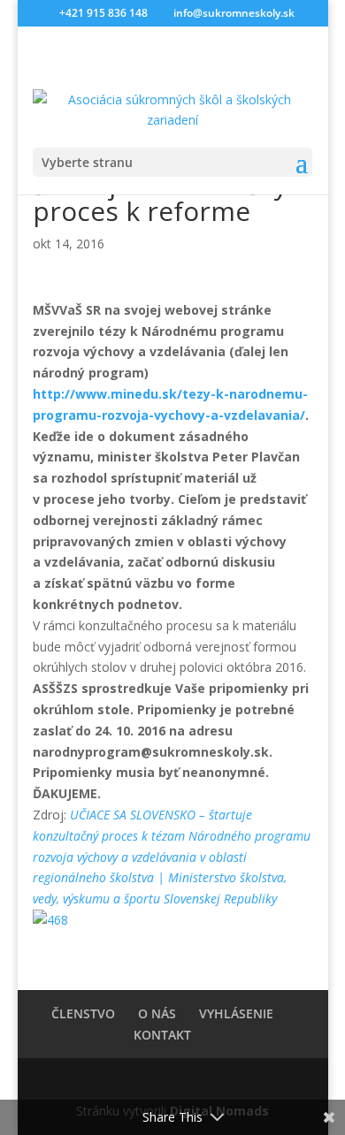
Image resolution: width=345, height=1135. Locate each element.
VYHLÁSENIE (236, 1013)
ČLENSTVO (83, 1013)
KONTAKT (162, 1034)
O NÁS (157, 1013)
